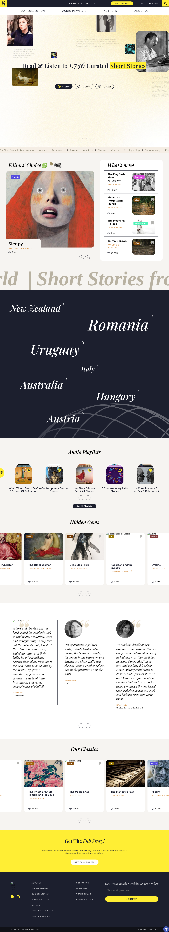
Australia (41, 384)
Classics (94, 150)
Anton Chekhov (20, 248)
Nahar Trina (115, 208)
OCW (156, 929)
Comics (107, 150)
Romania (118, 324)
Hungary (115, 396)
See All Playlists (84, 506)
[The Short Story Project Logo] (3, 3)
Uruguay (54, 349)
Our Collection (33, 11)
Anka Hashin (114, 228)
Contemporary (145, 150)
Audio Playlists (74, 11)
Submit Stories (40, 888)
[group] (50, 213)
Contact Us (82, 883)
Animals (66, 150)
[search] (165, 3)
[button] (166, 929)
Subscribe (82, 888)
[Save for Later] (87, 177)
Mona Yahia (114, 185)
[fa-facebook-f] (12, 896)
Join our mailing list (43, 911)
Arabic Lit (80, 150)
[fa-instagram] (18, 896)
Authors (110, 11)
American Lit (50, 150)
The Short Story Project (83, 3)
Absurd (35, 150)
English (153, 3)
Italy (88, 368)
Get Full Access (84, 862)
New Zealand (35, 308)
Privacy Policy (84, 900)
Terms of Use (83, 894)
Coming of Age (124, 150)
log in (140, 3)
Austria (63, 418)
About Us (141, 11)
